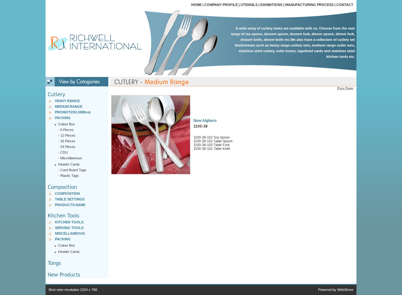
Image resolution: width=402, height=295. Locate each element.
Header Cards (69, 252)
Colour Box (66, 245)
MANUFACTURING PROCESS (309, 5)
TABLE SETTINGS (69, 199)
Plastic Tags (69, 176)
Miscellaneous (71, 158)
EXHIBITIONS (271, 5)
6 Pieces (66, 130)
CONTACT (344, 5)
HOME (196, 5)
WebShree (345, 290)
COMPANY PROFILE (221, 5)
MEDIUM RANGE (68, 106)
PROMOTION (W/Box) (73, 112)
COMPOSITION (67, 193)
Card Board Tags (73, 170)
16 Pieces (67, 141)
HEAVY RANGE (67, 101)
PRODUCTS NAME (70, 205)
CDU (64, 152)
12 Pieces (67, 135)
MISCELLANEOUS (70, 233)
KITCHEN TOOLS (69, 222)
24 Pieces (67, 147)
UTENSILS (249, 5)
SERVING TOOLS (69, 228)
